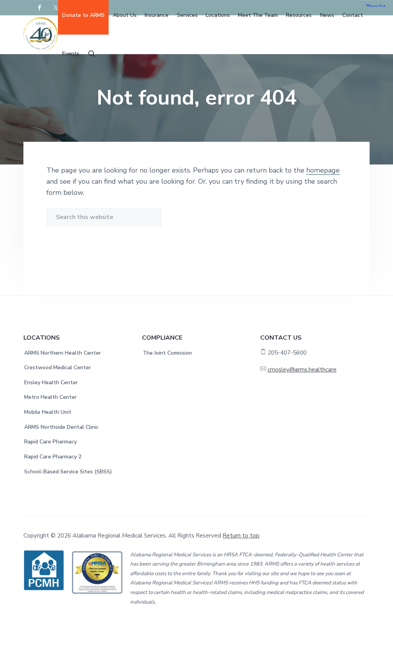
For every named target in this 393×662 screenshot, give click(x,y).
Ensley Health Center (51, 382)
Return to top (241, 535)
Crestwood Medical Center (57, 367)
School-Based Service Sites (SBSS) (68, 471)
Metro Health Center (50, 397)
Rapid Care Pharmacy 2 (52, 456)
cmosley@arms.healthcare (302, 369)
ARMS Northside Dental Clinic (61, 427)
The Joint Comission (167, 353)
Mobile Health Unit (47, 412)
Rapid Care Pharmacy (50, 441)
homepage (323, 170)
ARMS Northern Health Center (62, 353)
